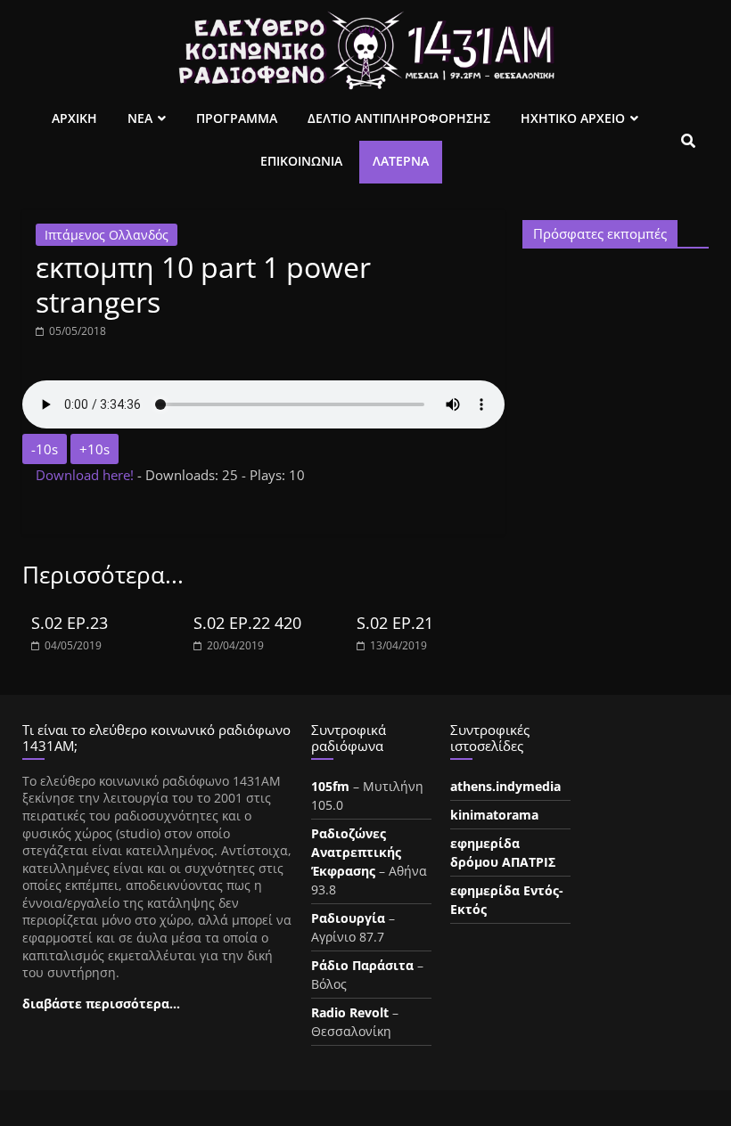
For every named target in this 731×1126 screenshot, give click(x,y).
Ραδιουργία (348, 918)
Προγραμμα (236, 118)
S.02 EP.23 (69, 622)
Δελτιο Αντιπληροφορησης (399, 118)
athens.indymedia (505, 786)
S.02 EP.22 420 (247, 622)
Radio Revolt (350, 1012)
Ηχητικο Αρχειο (573, 118)
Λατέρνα (401, 160)
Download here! (86, 475)
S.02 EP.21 (395, 622)
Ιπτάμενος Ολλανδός (106, 234)
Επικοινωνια (301, 160)
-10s (44, 449)
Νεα (139, 118)
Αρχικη (74, 118)
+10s (94, 449)
